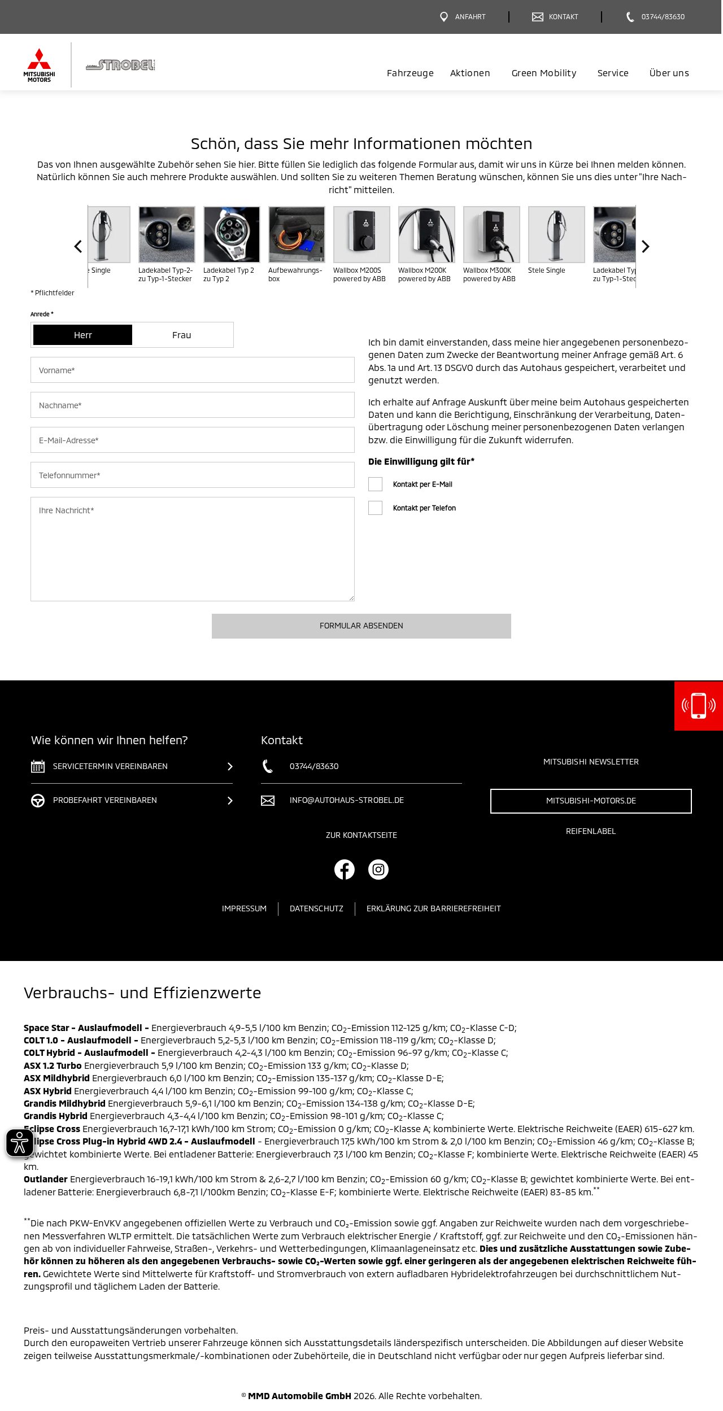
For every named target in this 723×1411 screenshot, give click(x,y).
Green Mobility (544, 72)
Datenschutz (316, 908)
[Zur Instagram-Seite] (378, 869)
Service (613, 72)
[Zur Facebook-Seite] (344, 869)
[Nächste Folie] (642, 246)
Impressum (244, 908)
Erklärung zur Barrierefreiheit (434, 908)
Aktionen (470, 72)
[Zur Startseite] (108, 65)
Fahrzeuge (410, 72)
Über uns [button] (669, 72)
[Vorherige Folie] (81, 246)
